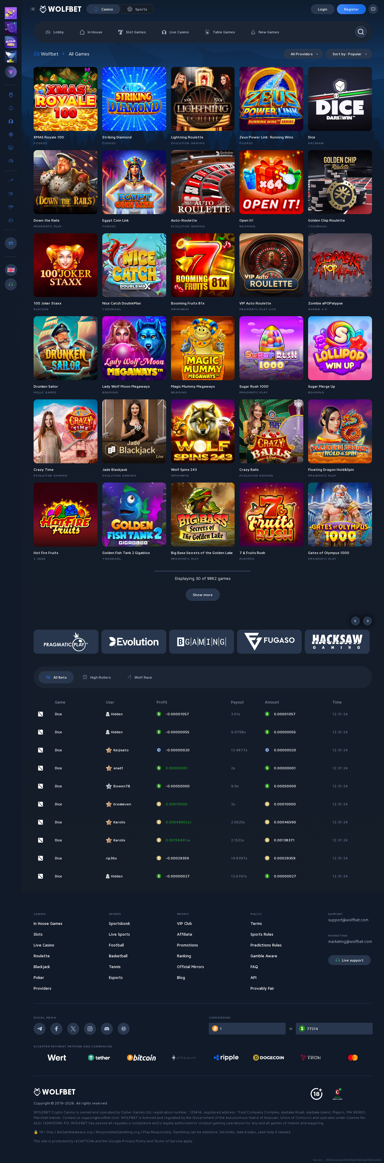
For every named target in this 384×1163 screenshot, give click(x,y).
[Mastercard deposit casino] (351, 1058)
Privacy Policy (134, 1141)
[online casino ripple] (224, 1058)
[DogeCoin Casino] (266, 1058)
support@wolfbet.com (348, 919)
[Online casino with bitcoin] (139, 1058)
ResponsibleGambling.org (118, 1132)
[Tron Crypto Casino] (308, 1058)
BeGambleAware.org (74, 1132)
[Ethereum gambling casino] (182, 1058)
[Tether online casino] (97, 1058)
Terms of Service (168, 1141)
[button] (67, 642)
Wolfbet (49, 53)
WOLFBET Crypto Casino (54, 1112)
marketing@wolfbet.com (350, 941)
